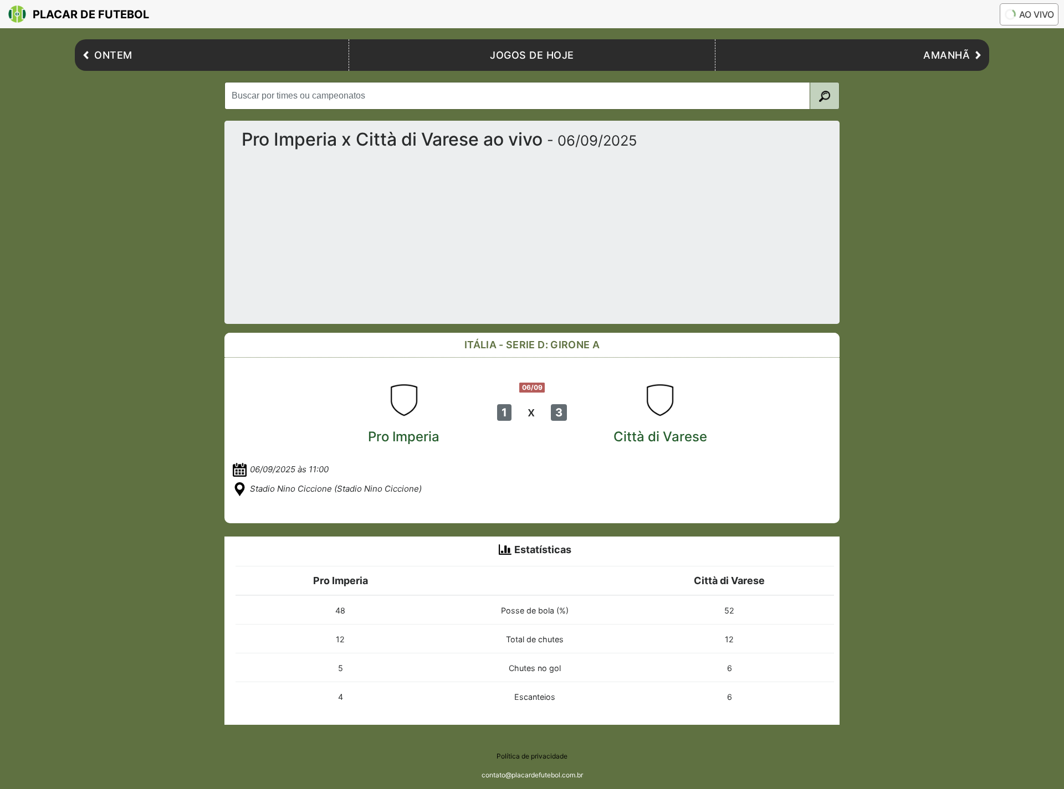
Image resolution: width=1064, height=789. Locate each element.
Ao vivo (1036, 14)
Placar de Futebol (91, 14)
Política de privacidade (532, 756)
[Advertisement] (565, 232)
